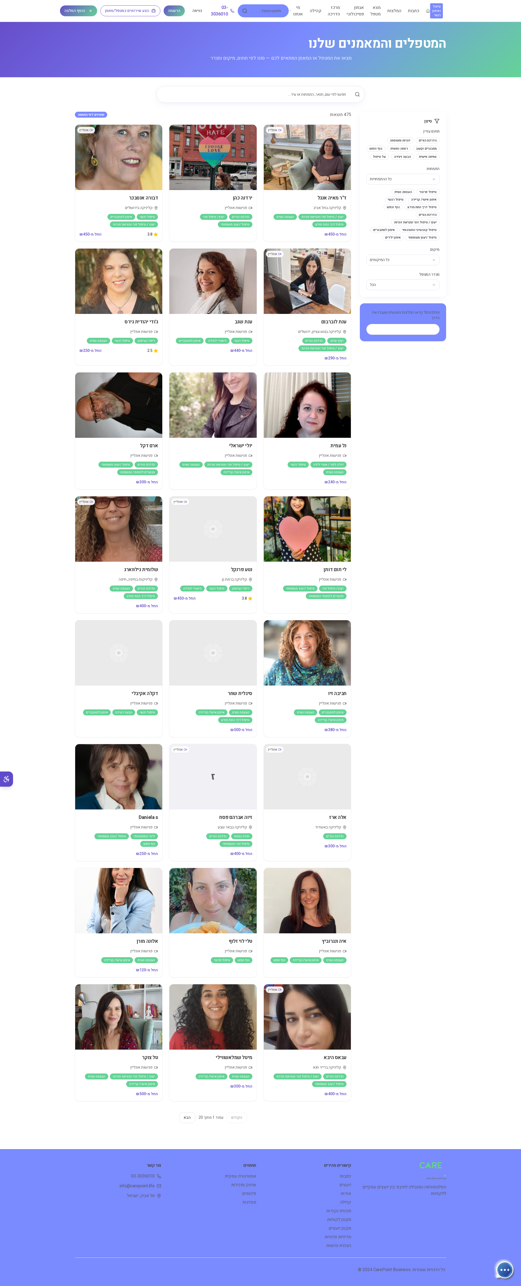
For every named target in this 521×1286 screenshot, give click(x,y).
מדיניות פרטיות (338, 1237)
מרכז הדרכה (334, 10)
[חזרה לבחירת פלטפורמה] (428, 11)
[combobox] (403, 179)
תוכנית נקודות (338, 1211)
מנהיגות (249, 1202)
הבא (187, 1117)
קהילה (315, 11)
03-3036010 (219, 10)
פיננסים (249, 1193)
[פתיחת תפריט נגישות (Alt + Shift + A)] (6, 779)
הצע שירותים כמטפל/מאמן (127, 11)
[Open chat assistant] (505, 1270)
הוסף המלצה (74, 11)
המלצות (394, 11)
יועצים (345, 1185)
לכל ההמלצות (407, 329)
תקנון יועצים (340, 1228)
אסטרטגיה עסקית (240, 1176)
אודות (346, 1193)
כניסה (197, 11)
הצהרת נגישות (338, 1245)
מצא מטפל (375, 10)
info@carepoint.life (137, 1186)
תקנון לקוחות (339, 1219)
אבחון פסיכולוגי (355, 10)
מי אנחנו (298, 10)
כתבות (413, 11)
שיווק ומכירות (243, 1185)
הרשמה (174, 11)
